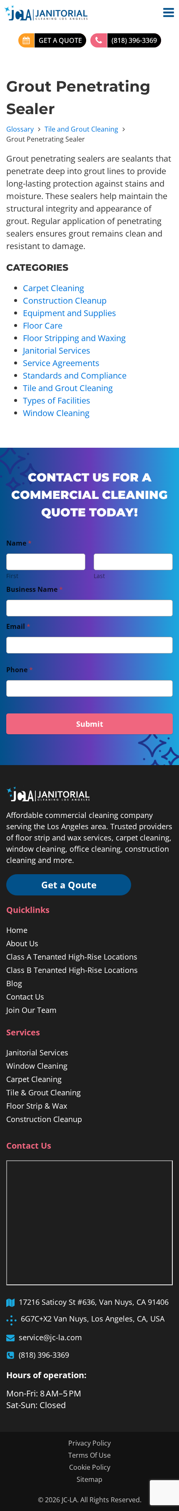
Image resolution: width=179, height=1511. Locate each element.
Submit (89, 724)
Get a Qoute (69, 884)
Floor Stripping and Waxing (74, 338)
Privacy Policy (89, 1443)
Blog (14, 983)
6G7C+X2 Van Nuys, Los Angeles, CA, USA (92, 1319)
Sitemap (89, 1479)
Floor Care (42, 325)
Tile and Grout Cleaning (81, 129)
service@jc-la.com (50, 1337)
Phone (19, 670)
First (12, 575)
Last (99, 575)
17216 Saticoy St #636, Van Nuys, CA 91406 (94, 1302)
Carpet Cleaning (53, 288)
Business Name (34, 589)
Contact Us (25, 997)
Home (16, 930)
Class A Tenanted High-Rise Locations (71, 957)
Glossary (20, 129)
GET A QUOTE (60, 40)
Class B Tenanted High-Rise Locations (72, 970)
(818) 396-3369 (134, 40)
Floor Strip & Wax (36, 1106)
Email (18, 627)
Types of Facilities (56, 400)
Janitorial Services (56, 350)
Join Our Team (31, 1010)
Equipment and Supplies (69, 313)
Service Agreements (61, 363)
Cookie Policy (89, 1467)
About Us (22, 943)
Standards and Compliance (75, 375)
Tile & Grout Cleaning (43, 1092)
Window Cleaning (56, 413)
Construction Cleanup (65, 300)
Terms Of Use (89, 1455)
